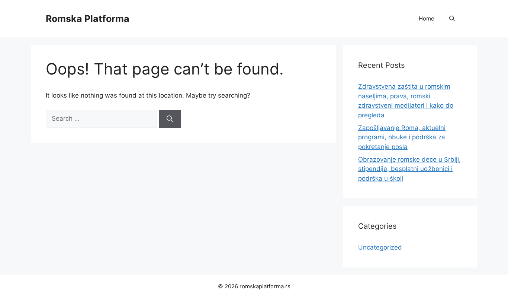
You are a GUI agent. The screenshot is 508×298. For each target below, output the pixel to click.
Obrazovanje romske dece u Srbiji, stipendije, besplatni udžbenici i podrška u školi (409, 169)
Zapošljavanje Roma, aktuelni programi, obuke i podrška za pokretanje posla (402, 137)
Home (426, 18)
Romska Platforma (87, 18)
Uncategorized (380, 247)
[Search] (170, 119)
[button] (452, 18)
